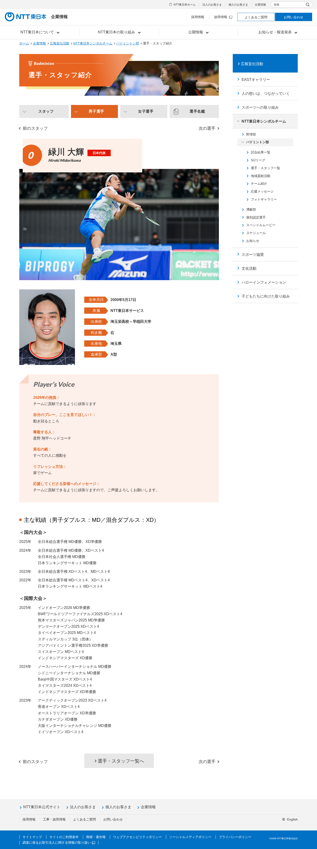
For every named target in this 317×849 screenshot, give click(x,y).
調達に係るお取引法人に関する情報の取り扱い (57, 842)
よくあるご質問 (256, 17)
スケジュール (256, 233)
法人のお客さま (212, 4)
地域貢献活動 (260, 176)
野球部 (251, 134)
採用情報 (197, 17)
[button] (39, 32)
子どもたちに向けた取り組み (266, 296)
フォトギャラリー (264, 199)
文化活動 (249, 268)
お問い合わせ (293, 17)
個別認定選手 (256, 217)
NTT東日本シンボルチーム (92, 43)
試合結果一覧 (260, 152)
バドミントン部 (127, 43)
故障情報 (220, 17)
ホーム (24, 43)
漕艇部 (251, 209)
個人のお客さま (238, 4)
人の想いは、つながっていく (266, 93)
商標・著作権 (96, 837)
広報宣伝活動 (59, 43)
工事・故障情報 (54, 819)
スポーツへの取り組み (260, 107)
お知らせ (252, 241)
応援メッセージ (262, 191)
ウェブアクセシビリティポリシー (137, 837)
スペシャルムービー (260, 225)
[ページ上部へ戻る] (304, 791)
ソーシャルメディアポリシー (190, 837)
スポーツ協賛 (253, 255)
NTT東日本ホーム (185, 4)
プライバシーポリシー (235, 837)
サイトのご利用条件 (64, 837)
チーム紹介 (259, 183)
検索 (276, 4)
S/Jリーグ (258, 160)
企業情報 (260, 4)
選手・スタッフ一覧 (265, 168)
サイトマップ (32, 837)
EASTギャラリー (256, 80)
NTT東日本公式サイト (41, 807)
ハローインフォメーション (264, 282)
